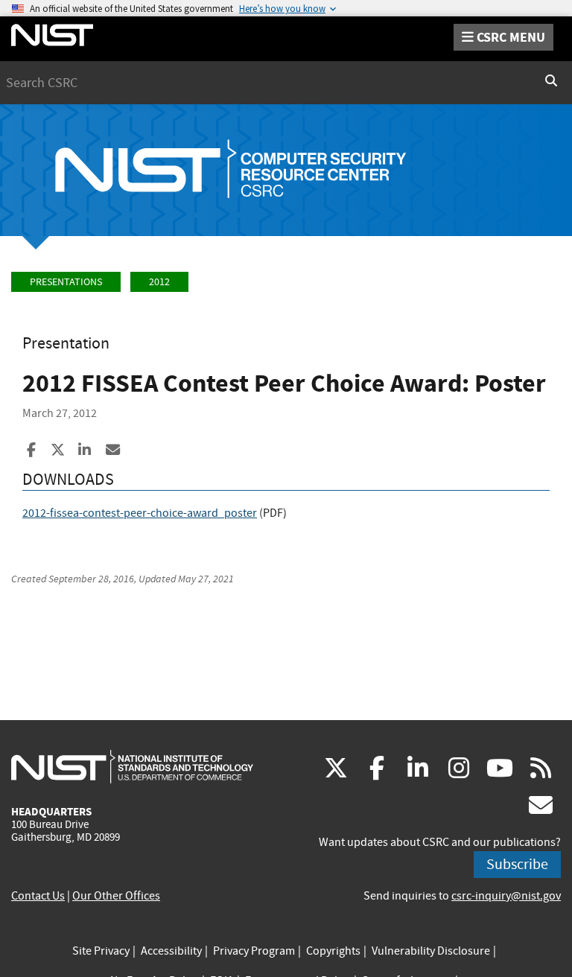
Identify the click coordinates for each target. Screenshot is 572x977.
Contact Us (38, 895)
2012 (159, 282)
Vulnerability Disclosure (431, 950)
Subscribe (517, 864)
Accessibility (171, 950)
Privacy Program (254, 950)
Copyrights (333, 950)
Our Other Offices (116, 895)
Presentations (66, 282)
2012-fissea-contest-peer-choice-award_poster (139, 513)
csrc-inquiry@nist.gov (506, 895)
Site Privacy (101, 950)
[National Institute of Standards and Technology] (132, 766)
